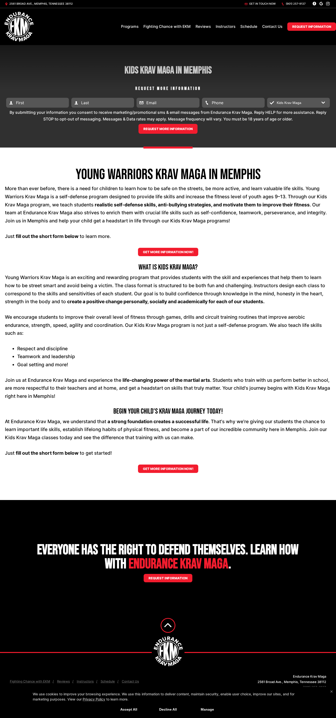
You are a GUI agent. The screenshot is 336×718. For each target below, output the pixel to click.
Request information (168, 578)
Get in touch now (262, 3)
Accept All (128, 709)
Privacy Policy (94, 699)
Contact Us (272, 26)
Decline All (168, 709)
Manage (207, 709)
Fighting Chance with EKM (167, 26)
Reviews (203, 26)
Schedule (248, 26)
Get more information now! (168, 252)
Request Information (311, 27)
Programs (129, 26)
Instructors (225, 26)
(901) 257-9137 (295, 3)
